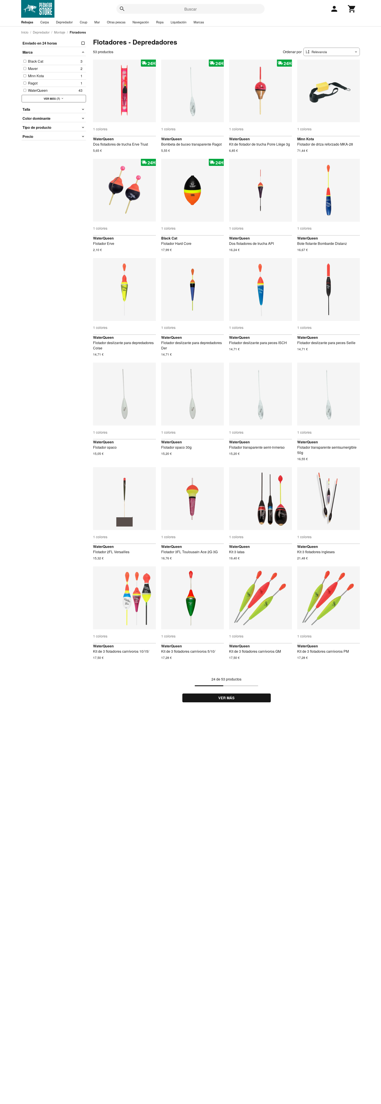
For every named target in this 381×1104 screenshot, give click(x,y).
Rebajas (27, 22)
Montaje (59, 32)
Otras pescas (116, 22)
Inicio (24, 32)
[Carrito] (351, 8)
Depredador (64, 22)
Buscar (190, 9)
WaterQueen (103, 138)
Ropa (160, 22)
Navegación (141, 22)
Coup (83, 22)
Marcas (199, 22)
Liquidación (179, 22)
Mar (97, 22)
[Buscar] (122, 9)
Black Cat (169, 238)
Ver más (226, 697)
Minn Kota (305, 138)
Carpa (44, 22)
